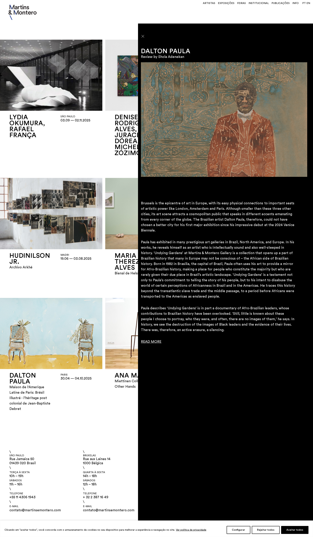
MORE (155, 342)
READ (145, 342)
